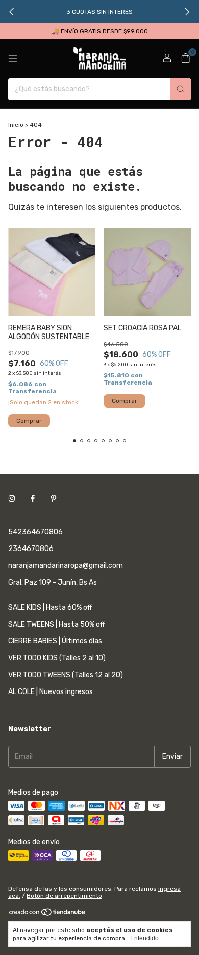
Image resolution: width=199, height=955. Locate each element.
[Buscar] (180, 89)
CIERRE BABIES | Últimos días (55, 641)
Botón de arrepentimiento (64, 895)
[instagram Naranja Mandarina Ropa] (11, 498)
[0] (185, 59)
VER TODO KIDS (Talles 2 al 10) (57, 658)
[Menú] (12, 58)
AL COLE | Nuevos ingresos (50, 691)
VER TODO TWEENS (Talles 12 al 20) (65, 675)
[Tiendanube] (47, 914)
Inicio (15, 124)
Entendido (144, 938)
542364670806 (35, 532)
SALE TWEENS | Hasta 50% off (56, 624)
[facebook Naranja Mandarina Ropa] (32, 498)
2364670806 (31, 548)
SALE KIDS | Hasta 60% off (50, 607)
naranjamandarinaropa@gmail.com (65, 565)
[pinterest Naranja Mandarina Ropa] (53, 498)
